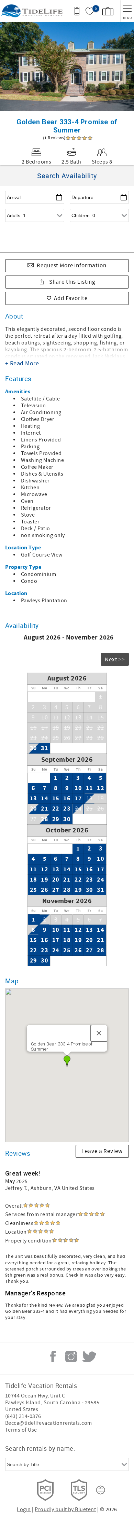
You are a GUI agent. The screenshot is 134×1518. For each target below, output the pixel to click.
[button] (67, 1061)
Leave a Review (102, 1151)
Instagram (71, 1356)
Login (24, 1509)
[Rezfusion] (100, 1490)
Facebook (53, 1356)
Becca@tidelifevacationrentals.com (48, 1423)
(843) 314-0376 (23, 1416)
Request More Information (71, 265)
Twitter (89, 1356)
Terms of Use (21, 1429)
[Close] (99, 1033)
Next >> (115, 659)
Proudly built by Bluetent (65, 1509)
